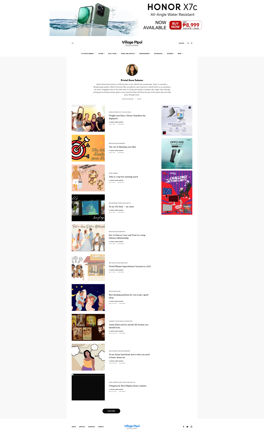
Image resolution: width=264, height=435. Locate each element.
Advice (111, 351)
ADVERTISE (91, 426)
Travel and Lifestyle (124, 203)
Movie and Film (120, 321)
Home (118, 291)
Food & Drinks (113, 173)
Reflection (112, 143)
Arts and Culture (114, 263)
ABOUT (74, 426)
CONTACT (101, 426)
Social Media (127, 112)
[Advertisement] (176, 256)
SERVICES (82, 426)
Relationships (120, 143)
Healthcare (112, 291)
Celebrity (112, 321)
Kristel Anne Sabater (116, 122)
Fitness (111, 112)
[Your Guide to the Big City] (132, 43)
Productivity (118, 112)
